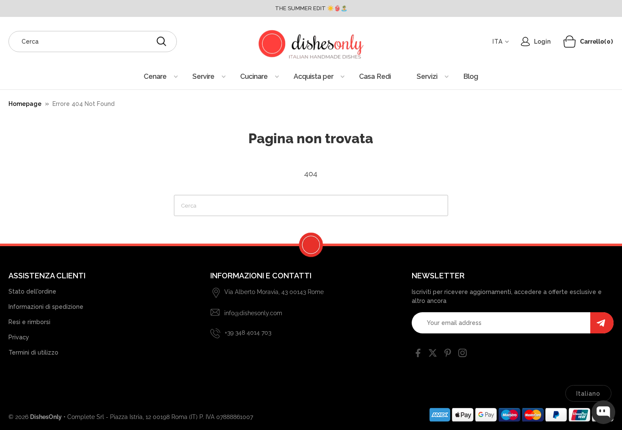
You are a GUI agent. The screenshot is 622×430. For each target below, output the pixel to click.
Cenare (155, 76)
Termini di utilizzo (33, 352)
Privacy (18, 337)
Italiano (588, 393)
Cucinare (254, 76)
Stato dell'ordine (32, 291)
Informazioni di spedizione (45, 306)
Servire (204, 76)
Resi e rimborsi (29, 322)
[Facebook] (418, 354)
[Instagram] (462, 354)
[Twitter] (433, 354)
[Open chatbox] (603, 412)
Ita (498, 41)
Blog (470, 76)
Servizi (427, 76)
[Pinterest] (447, 354)
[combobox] (92, 41)
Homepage (24, 103)
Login (542, 41)
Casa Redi (375, 76)
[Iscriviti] (602, 322)
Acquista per (313, 76)
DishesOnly (46, 416)
